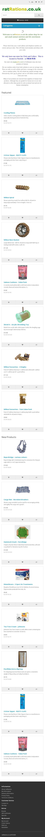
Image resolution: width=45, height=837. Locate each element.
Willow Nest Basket (11, 240)
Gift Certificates (6, 813)
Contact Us (5, 803)
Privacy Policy (6, 795)
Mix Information (6, 791)
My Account (5, 821)
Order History (6, 823)
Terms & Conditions (7, 798)
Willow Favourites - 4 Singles (15, 367)
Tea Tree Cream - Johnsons (14, 627)
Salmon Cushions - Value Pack (15, 282)
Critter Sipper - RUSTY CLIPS (15, 155)
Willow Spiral (9, 197)
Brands (4, 811)
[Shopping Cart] (39, 2)
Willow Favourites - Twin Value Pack (18, 409)
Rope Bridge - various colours (15, 457)
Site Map (4, 805)
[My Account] (33, 2)
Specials (4, 815)
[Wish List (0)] (36, 2)
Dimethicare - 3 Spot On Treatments (18, 584)
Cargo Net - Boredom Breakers (16, 499)
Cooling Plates (9, 113)
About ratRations (7, 789)
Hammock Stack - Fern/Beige (15, 542)
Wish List (4, 825)
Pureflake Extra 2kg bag (13, 669)
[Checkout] (41, 2)
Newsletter (5, 827)
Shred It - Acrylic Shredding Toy (16, 324)
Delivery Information (8, 793)
